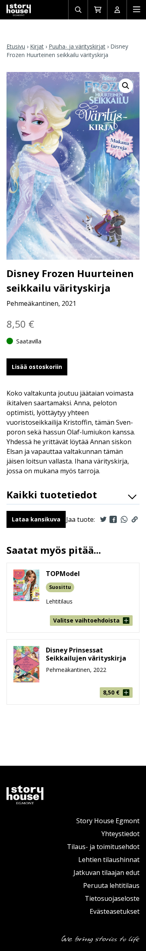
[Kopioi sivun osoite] (135, 519)
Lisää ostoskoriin (37, 367)
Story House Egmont (108, 820)
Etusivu (15, 46)
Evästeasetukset (115, 911)
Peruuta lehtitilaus (111, 885)
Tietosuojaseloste (112, 898)
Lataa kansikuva (36, 519)
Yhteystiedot (120, 833)
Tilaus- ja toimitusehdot (103, 846)
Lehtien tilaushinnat (109, 859)
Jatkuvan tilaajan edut (106, 872)
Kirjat (37, 46)
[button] (125, 85)
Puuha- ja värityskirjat (77, 46)
